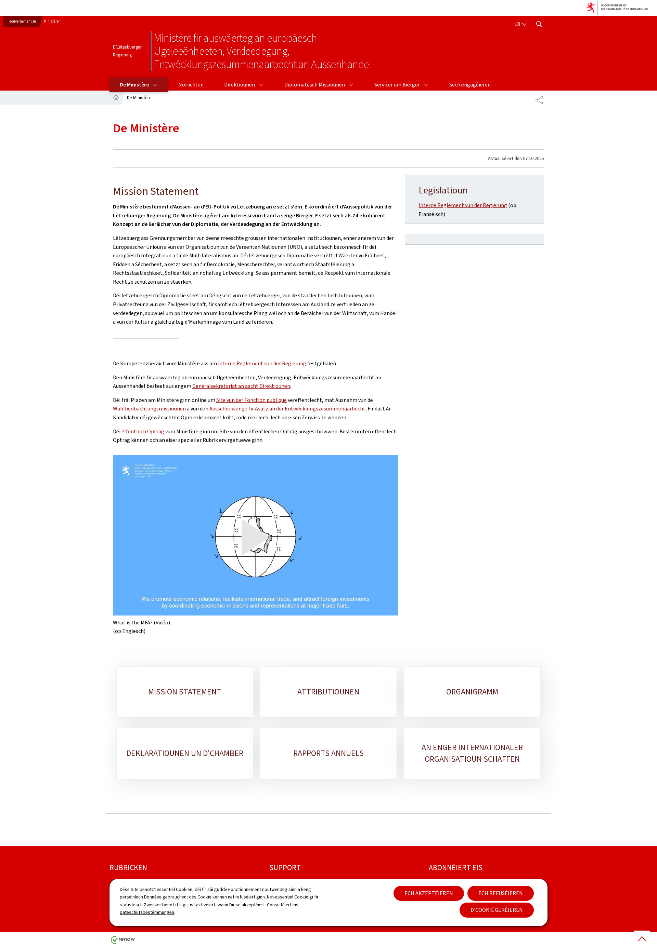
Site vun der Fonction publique (251, 400)
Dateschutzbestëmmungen (147, 912)
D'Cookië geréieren (497, 910)
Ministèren (52, 21)
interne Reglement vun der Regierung (262, 363)
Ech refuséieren (500, 893)
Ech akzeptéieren (428, 893)
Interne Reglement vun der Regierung (462, 205)
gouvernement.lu (23, 21)
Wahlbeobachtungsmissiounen (149, 408)
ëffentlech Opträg (142, 431)
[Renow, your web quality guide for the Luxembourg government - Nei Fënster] (123, 942)
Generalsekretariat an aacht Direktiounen (241, 386)
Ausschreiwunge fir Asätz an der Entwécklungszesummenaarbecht (287, 408)
